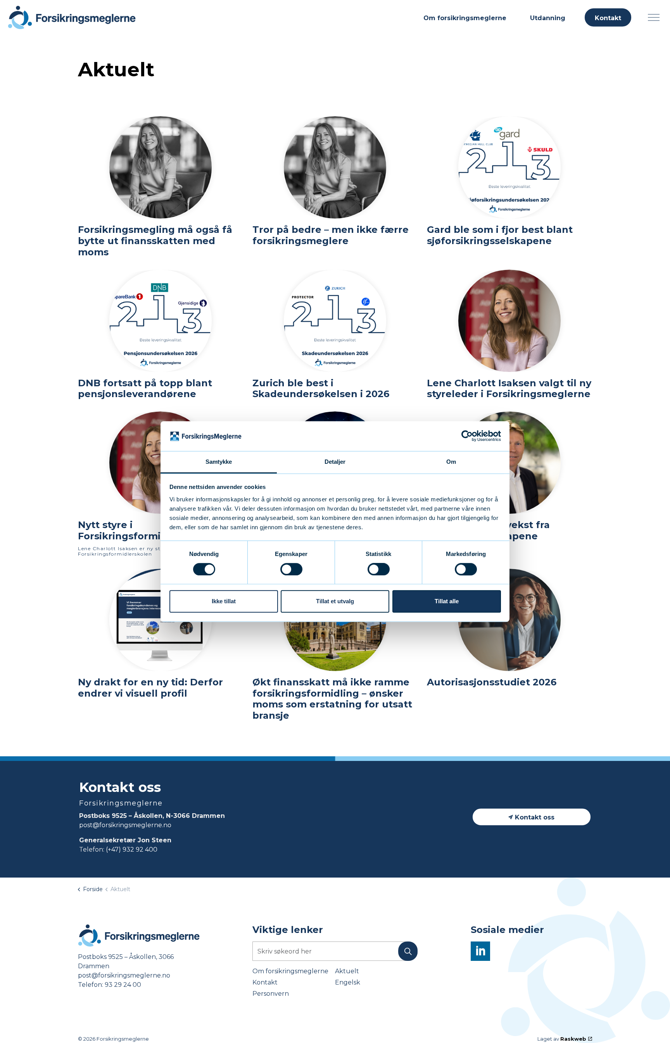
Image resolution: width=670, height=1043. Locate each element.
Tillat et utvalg (335, 601)
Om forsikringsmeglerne (464, 18)
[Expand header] (653, 17)
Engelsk (347, 982)
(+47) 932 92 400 (131, 849)
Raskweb (573, 1039)
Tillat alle (447, 601)
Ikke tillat (224, 601)
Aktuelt (347, 971)
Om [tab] (451, 461)
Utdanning (547, 18)
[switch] (291, 569)
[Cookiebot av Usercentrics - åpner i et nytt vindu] (467, 436)
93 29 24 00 (123, 984)
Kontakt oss (534, 817)
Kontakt (608, 18)
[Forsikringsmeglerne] (72, 17)
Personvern (270, 993)
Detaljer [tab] (335, 461)
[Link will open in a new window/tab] (480, 951)
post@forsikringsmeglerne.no (125, 825)
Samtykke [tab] (218, 461)
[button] (408, 951)
